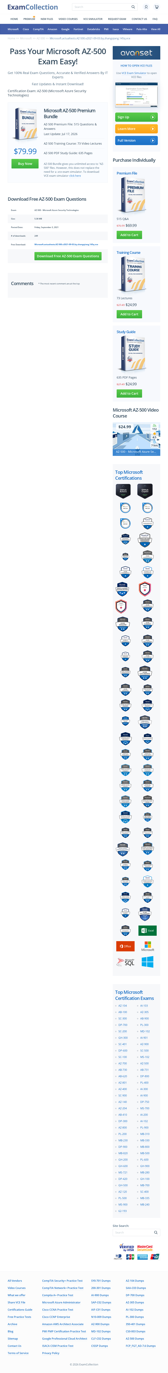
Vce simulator (93, 19)
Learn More (126, 129)
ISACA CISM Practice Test (57, 1346)
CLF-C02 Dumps (101, 1338)
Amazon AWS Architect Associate (63, 1324)
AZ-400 (122, 1089)
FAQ (155, 19)
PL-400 (144, 1082)
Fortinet (78, 29)
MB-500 (144, 1153)
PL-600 (144, 1159)
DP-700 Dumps (135, 1295)
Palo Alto (141, 29)
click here (75, 176)
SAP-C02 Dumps (101, 1302)
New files (47, 19)
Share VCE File (16, 1302)
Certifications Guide (20, 1309)
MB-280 (144, 1172)
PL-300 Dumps (135, 1317)
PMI (106, 29)
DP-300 (122, 1121)
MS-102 (144, 1057)
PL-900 (144, 1127)
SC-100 (122, 1057)
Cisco (26, 29)
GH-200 (123, 1159)
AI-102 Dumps (134, 1309)
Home (14, 19)
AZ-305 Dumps (135, 1302)
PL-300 (144, 1025)
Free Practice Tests (19, 1317)
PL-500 (122, 1198)
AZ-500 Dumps (135, 1338)
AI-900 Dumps (100, 1295)
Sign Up (123, 117)
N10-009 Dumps (101, 1317)
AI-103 (144, 1005)
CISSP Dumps (99, 1346)
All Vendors (15, 1281)
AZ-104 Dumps (135, 1281)
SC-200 (122, 1031)
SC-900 (122, 1095)
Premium (29, 19)
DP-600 (122, 1050)
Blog (10, 1331)
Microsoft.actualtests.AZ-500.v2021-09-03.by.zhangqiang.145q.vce (66, 244)
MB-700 (144, 1185)
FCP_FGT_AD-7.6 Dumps (141, 1346)
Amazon (52, 29)
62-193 (122, 1211)
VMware (127, 29)
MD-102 (145, 1031)
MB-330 (144, 1140)
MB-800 (144, 1147)
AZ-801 (122, 1082)
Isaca (116, 29)
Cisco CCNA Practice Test (57, 1309)
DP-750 (144, 1102)
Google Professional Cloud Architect (64, 1338)
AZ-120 (122, 1192)
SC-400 (144, 1192)
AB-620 (122, 1076)
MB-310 (144, 1134)
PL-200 (122, 1134)
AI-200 (144, 1115)
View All (155, 29)
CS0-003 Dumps (135, 1331)
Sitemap (13, 1338)
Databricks (93, 29)
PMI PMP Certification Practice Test (64, 1331)
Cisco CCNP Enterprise (56, 1317)
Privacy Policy (50, 1353)
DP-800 (144, 1076)
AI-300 (144, 1089)
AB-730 (122, 1070)
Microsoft (13, 29)
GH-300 (123, 1038)
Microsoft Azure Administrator (61, 1302)
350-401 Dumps (135, 1324)
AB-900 (144, 1018)
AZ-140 (122, 1102)
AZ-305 (144, 1012)
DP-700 (122, 1025)
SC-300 (122, 1018)
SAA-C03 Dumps (136, 1288)
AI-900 (144, 1095)
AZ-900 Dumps (100, 1324)
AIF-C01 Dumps (100, 1309)
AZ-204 (122, 1108)
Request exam (117, 19)
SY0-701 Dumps (101, 1281)
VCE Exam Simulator (134, 73)
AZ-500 (41, 38)
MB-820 (123, 1153)
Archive (12, 1324)
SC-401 (122, 1044)
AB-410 (122, 1115)
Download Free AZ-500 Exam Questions (68, 256)
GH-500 (123, 1185)
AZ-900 (144, 1044)
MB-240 (144, 1204)
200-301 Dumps (101, 1288)
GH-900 (144, 1166)
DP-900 (122, 1147)
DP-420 (122, 1179)
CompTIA (38, 29)
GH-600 (123, 1166)
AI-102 (144, 1121)
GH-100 (144, 1179)
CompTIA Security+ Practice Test (62, 1281)
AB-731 (144, 1070)
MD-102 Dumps (101, 1331)
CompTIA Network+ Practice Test (62, 1288)
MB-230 (123, 1140)
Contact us (139, 19)
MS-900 (122, 1204)
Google (65, 29)
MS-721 (122, 1172)
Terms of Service (18, 1353)
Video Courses (68, 19)
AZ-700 (122, 1063)
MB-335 (144, 1198)
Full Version (127, 140)
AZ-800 (122, 1127)
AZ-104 (122, 1005)
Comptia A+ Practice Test (57, 1295)
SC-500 (144, 1050)
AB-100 (122, 1012)
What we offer (16, 1295)
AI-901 (144, 1038)
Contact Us (14, 1346)
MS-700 (144, 1108)
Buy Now (25, 163)
